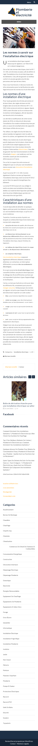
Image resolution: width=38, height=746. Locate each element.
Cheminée (6, 536)
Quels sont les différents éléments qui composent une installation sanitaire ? (17, 467)
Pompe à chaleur (9, 686)
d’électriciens (23, 149)
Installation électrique (21, 352)
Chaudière (6, 520)
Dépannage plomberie (10, 575)
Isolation (6, 649)
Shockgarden (7, 492)
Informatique (7, 628)
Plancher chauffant (9, 676)
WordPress (29, 741)
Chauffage (6, 525)
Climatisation (7, 541)
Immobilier (6, 623)
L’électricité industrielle (21, 474)
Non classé (7, 660)
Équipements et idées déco (12, 607)
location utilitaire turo (10, 483)
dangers (13, 154)
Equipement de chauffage (12, 596)
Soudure (6, 718)
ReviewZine (9, 741)
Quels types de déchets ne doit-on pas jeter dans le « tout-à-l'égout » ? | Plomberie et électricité (19, 463)
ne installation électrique (12, 257)
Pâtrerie (6, 665)
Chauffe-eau (7, 531)
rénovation (19, 167)
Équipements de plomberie (12, 602)
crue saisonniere (8, 488)
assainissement (8, 510)
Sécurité (6, 713)
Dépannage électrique (10, 570)
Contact (13, 744)
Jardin (5, 654)
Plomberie (6, 681)
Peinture (6, 670)
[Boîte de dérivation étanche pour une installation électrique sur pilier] (19, 391)
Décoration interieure (10, 565)
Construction (7, 559)
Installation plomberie (10, 644)
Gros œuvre (7, 617)
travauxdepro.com (9, 496)
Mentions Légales (23, 744)
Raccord (6, 697)
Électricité (6, 586)
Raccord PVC (7, 702)
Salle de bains (8, 707)
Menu (29, 2)
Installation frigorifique (11, 639)
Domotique (7, 580)
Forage (5, 612)
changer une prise (9, 288)
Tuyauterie (6, 723)
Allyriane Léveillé (10, 356)
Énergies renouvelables (11, 591)
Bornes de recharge (10, 515)
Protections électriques (11, 691)
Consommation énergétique (12, 554)
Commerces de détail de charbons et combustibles (22, 548)
